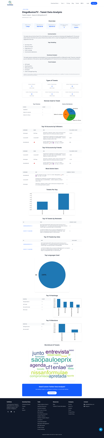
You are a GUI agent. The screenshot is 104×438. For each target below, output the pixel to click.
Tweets (23, 406)
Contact (70, 408)
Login (88, 3)
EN (82, 3)
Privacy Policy (71, 412)
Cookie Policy (71, 414)
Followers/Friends (26, 404)
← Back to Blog (25, 9)
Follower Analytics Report (43, 417)
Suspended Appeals (42, 421)
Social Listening (41, 429)
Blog (73, 3)
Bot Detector (40, 412)
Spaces (23, 410)
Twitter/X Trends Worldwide (59, 406)
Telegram (87, 406)
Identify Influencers (42, 406)
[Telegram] (101, 429)
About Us (70, 406)
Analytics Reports (41, 416)
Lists (23, 408)
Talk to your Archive (42, 410)
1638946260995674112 (27, 225)
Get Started (52, 393)
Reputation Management (43, 423)
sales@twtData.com (89, 404)
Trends (77, 3)
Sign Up (94, 3)
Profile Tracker (41, 427)
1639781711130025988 (27, 231)
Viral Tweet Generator (43, 414)
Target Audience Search (43, 404)
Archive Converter (42, 408)
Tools (62, 3)
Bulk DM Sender (41, 425)
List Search (40, 419)
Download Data (54, 3)
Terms (69, 410)
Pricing (68, 3)
